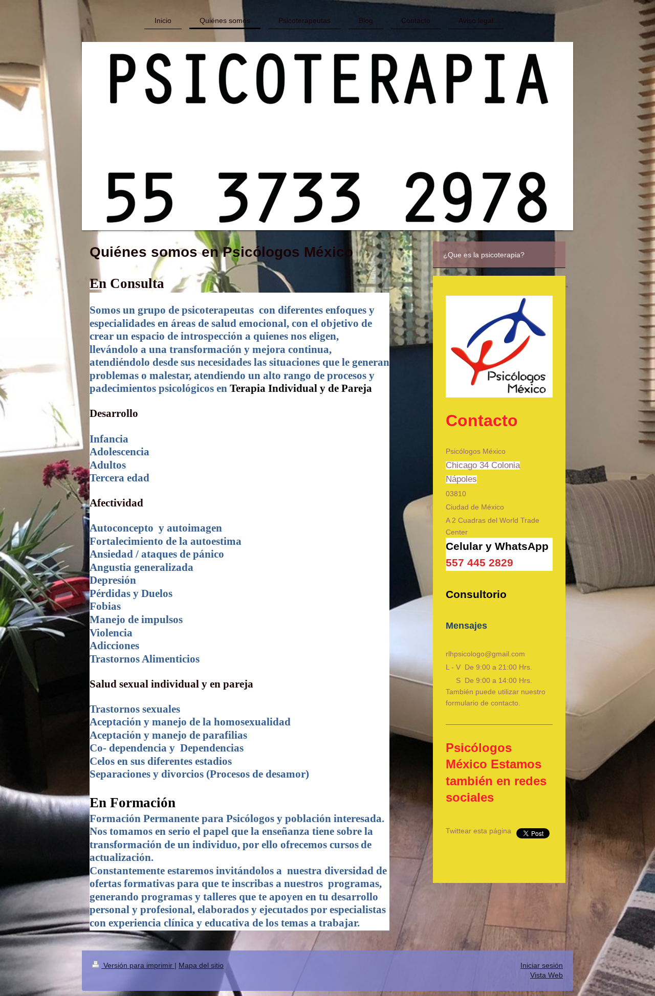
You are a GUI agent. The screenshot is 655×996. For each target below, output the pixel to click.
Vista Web (546, 975)
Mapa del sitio (201, 965)
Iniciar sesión (541, 965)
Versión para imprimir (137, 965)
